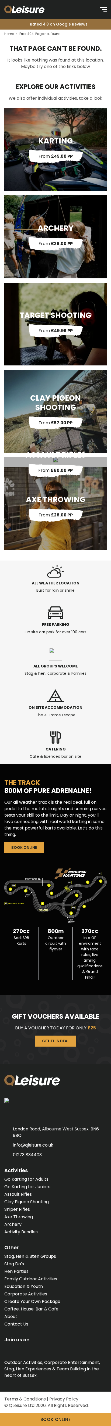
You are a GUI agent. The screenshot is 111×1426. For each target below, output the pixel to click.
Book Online (24, 847)
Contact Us (16, 1324)
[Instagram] (28, 1349)
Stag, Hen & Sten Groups (30, 1256)
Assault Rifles (18, 1194)
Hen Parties (16, 1271)
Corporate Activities (25, 1294)
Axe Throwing (18, 1217)
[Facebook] (7, 1349)
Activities (16, 1170)
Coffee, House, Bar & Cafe (31, 1309)
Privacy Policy (63, 1399)
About (10, 1316)
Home (9, 33)
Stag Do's (14, 1264)
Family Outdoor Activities (30, 1279)
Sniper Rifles (17, 1209)
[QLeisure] (30, 9)
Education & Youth (23, 1286)
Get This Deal (55, 1041)
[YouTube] (39, 1349)
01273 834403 (27, 1155)
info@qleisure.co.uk (33, 1145)
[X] (18, 1349)
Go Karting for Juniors (27, 1187)
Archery (13, 1224)
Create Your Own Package (32, 1301)
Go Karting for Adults (26, 1179)
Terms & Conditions (25, 1399)
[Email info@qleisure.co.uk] (91, 9)
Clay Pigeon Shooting (26, 1202)
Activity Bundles (21, 1232)
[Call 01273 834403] (79, 9)
